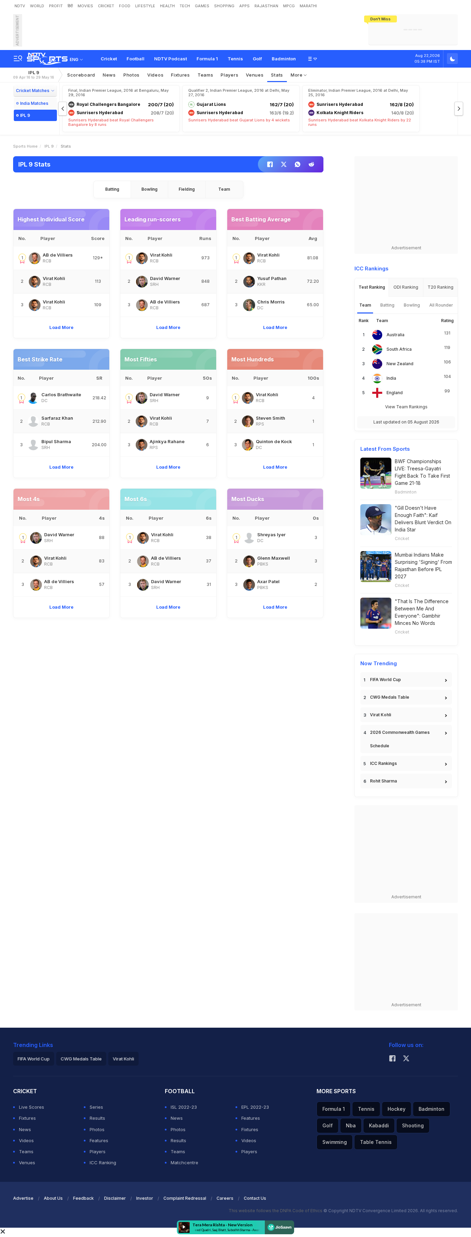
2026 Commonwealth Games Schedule (400, 739)
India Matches (34, 103)
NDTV (19, 5)
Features (99, 1140)
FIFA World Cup (385, 679)
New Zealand (400, 363)
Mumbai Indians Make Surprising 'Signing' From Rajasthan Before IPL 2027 (423, 565)
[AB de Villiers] (35, 258)
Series (96, 1107)
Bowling (149, 189)
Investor (144, 1198)
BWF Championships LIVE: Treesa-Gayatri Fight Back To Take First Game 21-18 (422, 472)
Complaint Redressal (184, 1198)
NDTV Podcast (170, 58)
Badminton (284, 58)
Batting (112, 189)
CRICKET (106, 5)
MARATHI (308, 5)
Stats (277, 75)
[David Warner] (142, 282)
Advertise (23, 1198)
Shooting (413, 1125)
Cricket (109, 58)
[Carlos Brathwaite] (33, 398)
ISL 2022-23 (184, 1107)
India (391, 378)
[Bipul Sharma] (33, 445)
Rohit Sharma (383, 781)
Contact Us (255, 1198)
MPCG (289, 5)
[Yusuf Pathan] (249, 282)
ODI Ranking (405, 287)
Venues (254, 75)
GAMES (202, 5)
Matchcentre (184, 1162)
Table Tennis (376, 1142)
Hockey (396, 1109)
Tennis (235, 58)
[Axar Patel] (249, 585)
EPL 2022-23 (255, 1107)
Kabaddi (379, 1125)
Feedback (83, 1198)
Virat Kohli (380, 714)
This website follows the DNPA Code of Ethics (276, 1210)
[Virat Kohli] (35, 282)
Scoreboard (81, 75)
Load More (61, 327)
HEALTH (167, 5)
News (109, 75)
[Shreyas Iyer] (249, 538)
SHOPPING (224, 5)
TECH (185, 5)
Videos (155, 75)
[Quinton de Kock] (248, 445)
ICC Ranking (103, 1162)
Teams (26, 1151)
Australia (395, 334)
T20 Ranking (440, 287)
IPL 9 (33, 74)
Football (135, 58)
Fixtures (180, 75)
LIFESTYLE (145, 5)
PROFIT (56, 5)
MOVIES (85, 5)
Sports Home (25, 146)
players (229, 75)
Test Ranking (372, 287)
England (395, 392)
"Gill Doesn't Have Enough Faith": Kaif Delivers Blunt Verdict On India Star (423, 518)
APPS (244, 5)
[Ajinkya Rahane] (142, 445)
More (297, 75)
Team (224, 189)
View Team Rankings (406, 406)
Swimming (334, 1142)
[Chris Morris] (249, 305)
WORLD (37, 5)
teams (205, 75)
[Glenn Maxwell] (249, 561)
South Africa (399, 349)
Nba (351, 1125)
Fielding (187, 189)
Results (97, 1118)
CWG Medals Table (389, 697)
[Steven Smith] (248, 421)
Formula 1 (207, 58)
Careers (225, 1198)
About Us (53, 1198)
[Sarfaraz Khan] (33, 421)
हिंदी (70, 5)
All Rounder (441, 305)
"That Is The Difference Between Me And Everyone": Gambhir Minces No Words (422, 612)
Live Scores (31, 1107)
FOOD (124, 5)
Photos (131, 75)
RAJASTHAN (266, 5)
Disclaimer (115, 1198)
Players (98, 1151)
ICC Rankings (383, 763)
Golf (257, 58)
